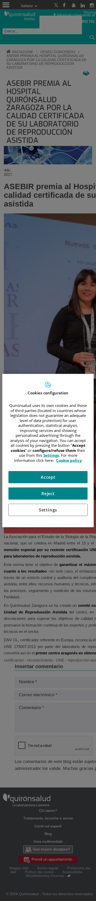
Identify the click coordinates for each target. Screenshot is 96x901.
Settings (48, 510)
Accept (48, 477)
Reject (48, 493)
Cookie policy (69, 460)
